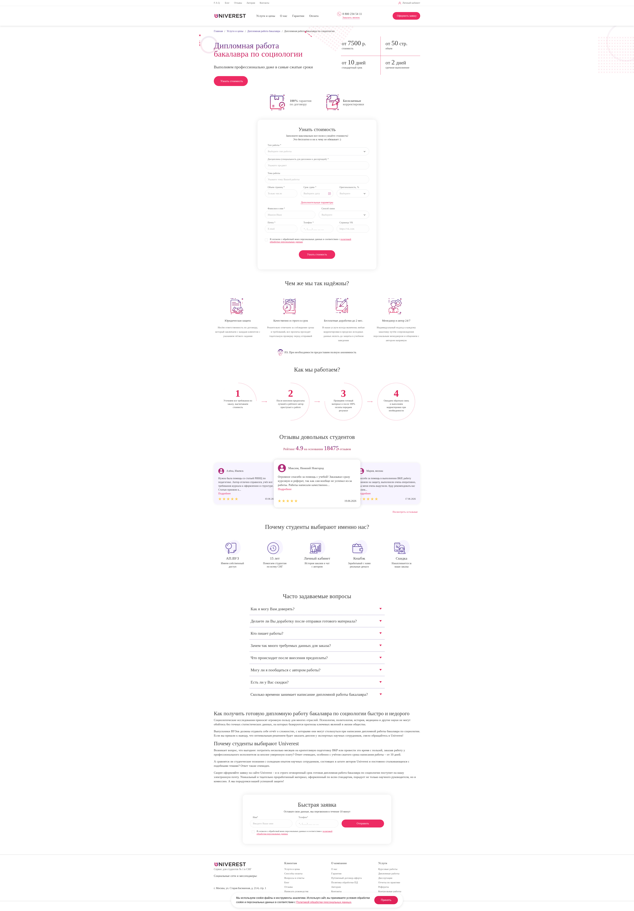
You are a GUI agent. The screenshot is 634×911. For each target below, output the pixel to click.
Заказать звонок (351, 17)
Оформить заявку (407, 15)
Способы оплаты (293, 873)
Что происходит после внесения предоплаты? (289, 658)
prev (217, 449)
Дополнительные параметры (317, 202)
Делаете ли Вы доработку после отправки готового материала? (304, 621)
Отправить (363, 823)
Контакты (264, 3)
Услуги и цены (265, 16)
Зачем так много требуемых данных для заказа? (291, 645)
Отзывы (238, 3)
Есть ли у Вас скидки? (270, 682)
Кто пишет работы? (267, 633)
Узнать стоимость (231, 81)
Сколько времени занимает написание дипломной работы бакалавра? (309, 694)
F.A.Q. (217, 3)
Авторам (251, 3)
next (416, 449)
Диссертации (385, 878)
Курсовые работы (387, 869)
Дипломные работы (388, 873)
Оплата (313, 16)
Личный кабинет (411, 2)
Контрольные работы (389, 891)
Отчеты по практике (389, 882)
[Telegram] (355, 3)
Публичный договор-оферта (346, 878)
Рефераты (383, 887)
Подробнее (285, 489)
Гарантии (298, 16)
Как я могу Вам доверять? (273, 609)
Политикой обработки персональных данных (323, 902)
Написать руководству (296, 891)
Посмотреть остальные (405, 512)
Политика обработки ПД (344, 882)
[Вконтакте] (349, 3)
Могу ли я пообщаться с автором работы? (285, 670)
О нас (283, 16)
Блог (227, 3)
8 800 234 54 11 (352, 14)
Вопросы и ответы (294, 878)
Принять (386, 900)
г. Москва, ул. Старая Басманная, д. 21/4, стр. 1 (240, 888)
